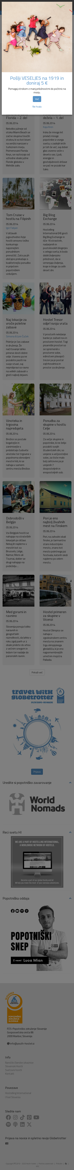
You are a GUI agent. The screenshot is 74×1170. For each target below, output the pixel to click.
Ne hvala (37, 106)
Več (37, 99)
